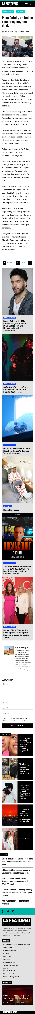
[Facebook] (8, 911)
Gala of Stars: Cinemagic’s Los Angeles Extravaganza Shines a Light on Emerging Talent (16, 634)
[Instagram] (3, 911)
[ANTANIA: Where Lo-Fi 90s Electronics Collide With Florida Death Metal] (17, 357)
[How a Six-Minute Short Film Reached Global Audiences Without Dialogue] (17, 418)
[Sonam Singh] (16, 32)
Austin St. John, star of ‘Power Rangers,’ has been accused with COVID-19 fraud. (15, 881)
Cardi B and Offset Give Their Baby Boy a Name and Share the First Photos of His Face (17, 862)
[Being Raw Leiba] (17, 479)
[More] (30, 263)
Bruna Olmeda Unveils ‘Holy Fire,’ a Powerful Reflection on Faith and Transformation (16, 998)
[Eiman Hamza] (10, 839)
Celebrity (20, 12)
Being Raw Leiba (11, 510)
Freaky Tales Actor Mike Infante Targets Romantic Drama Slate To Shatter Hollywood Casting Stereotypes (15, 326)
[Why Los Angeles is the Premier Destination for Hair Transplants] (10, 769)
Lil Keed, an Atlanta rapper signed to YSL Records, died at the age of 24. (16, 871)
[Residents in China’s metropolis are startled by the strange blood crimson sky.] (10, 815)
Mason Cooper (7, 1002)
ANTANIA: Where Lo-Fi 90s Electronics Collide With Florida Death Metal (15, 389)
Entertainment (8, 12)
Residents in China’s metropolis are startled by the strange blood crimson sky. (25, 815)
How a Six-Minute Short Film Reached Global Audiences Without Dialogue (16, 450)
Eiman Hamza (24, 839)
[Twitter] (12, 911)
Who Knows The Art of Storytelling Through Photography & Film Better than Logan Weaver (24, 792)
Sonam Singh (24, 31)
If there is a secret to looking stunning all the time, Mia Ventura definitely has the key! (17, 892)
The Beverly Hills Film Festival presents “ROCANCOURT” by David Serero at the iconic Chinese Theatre (17, 570)
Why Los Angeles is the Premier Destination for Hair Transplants (25, 768)
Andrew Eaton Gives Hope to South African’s (15, 902)
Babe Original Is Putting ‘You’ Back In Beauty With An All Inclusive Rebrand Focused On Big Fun (25, 745)
